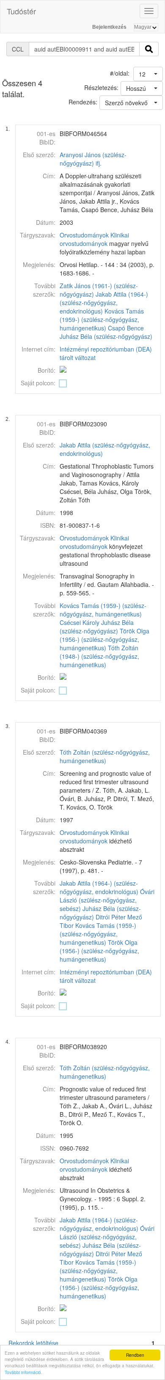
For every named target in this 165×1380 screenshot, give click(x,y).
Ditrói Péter (111, 917)
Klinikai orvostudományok (94, 239)
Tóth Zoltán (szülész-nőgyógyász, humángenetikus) (105, 756)
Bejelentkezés (109, 27)
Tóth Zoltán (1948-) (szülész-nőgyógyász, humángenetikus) (99, 656)
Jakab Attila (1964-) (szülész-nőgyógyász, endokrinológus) (104, 302)
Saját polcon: (38, 383)
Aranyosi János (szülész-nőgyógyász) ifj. (93, 158)
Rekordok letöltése (33, 1343)
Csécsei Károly (79, 622)
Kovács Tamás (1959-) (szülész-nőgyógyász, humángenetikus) (102, 319)
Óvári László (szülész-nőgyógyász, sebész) (107, 900)
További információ (23, 1372)
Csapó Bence (126, 328)
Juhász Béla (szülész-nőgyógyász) (106, 336)
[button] (148, 74)
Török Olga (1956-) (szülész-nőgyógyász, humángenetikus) (104, 639)
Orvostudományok (84, 235)
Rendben (135, 1355)
